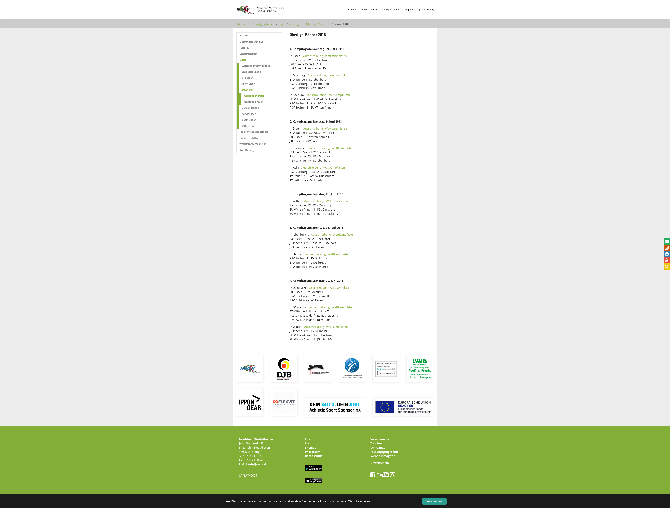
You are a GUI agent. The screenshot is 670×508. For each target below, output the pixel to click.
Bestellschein (379, 463)
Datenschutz (314, 456)
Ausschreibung (313, 56)
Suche (309, 443)
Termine (376, 443)
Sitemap (310, 448)
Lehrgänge (377, 448)
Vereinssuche (379, 439)
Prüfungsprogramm (384, 452)
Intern (309, 439)
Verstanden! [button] (434, 501)
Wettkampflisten (336, 56)
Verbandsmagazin (383, 456)
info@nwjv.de (257, 464)
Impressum (313, 452)
